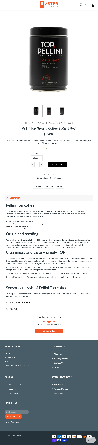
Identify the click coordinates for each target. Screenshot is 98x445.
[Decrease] (33, 164)
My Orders (58, 384)
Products (58, 178)
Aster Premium (16, 435)
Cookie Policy (12, 393)
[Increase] (41, 164)
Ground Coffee (37, 123)
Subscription (13, 416)
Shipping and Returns (63, 358)
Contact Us (58, 363)
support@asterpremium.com (17, 365)
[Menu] (7, 4)
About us (58, 354)
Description (15, 198)
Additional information (20, 302)
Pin (61, 186)
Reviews (13, 309)
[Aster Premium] (49, 4)
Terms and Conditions (16, 384)
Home (27, 123)
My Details (58, 393)
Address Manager (61, 389)
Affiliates (57, 367)
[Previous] (8, 59)
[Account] (86, 5)
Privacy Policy (13, 389)
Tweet (39, 186)
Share (51, 186)
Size (36, 153)
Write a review (49, 331)
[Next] (89, 59)
